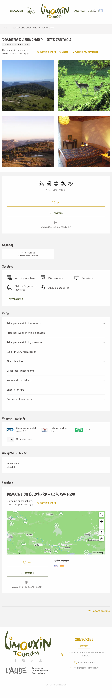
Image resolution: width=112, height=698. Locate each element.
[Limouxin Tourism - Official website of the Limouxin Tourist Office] (28, 644)
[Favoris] (90, 11)
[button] (94, 10)
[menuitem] (16, 11)
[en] (101, 11)
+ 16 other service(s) (56, 190)
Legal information (56, 685)
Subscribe (84, 645)
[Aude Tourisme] (28, 670)
